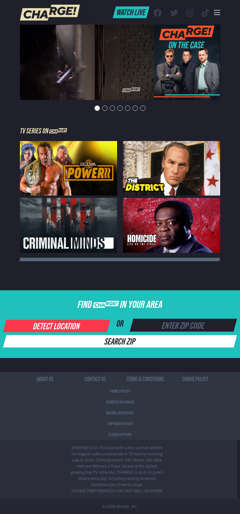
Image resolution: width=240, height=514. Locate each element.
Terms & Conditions (145, 378)
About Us (45, 378)
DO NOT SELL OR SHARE (140, 490)
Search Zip (120, 340)
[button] (97, 108)
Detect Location (56, 325)
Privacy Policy (120, 390)
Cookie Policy (195, 378)
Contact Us (95, 378)
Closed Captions (120, 434)
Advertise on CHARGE (120, 401)
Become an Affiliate (120, 412)
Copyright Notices (120, 423)
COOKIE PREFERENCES (92, 490)
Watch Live (131, 11)
